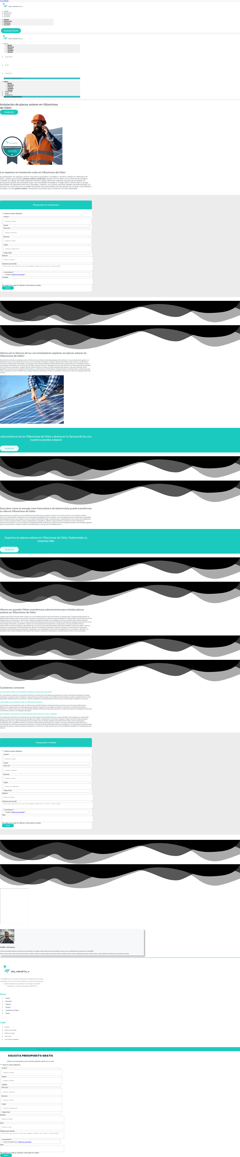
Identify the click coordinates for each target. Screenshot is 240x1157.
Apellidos (4, 1084)
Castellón (11, 50)
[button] (46, 692)
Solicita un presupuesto (13, 78)
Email (1, 1123)
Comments (5, 277)
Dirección (6, 237)
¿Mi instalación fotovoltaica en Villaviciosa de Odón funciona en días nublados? (28, 714)
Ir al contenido (4, 1)
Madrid (6, 19)
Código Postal (7, 253)
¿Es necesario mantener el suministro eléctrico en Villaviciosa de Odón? (26, 692)
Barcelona (8, 21)
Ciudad (5, 245)
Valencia (7, 23)
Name (3, 815)
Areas (6, 43)
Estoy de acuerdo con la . (18, 1142)
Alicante (7, 16)
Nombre (5, 225)
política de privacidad (18, 274)
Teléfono (5, 255)
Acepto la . (15, 274)
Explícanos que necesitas (9, 263)
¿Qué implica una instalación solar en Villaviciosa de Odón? (21, 702)
